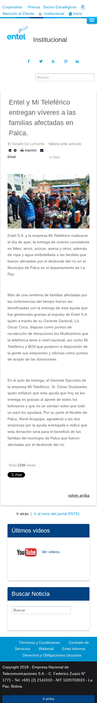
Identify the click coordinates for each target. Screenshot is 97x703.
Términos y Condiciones (39, 642)
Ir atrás (23, 514)
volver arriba (78, 495)
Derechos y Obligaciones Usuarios (52, 655)
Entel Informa (73, 649)
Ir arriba (48, 699)
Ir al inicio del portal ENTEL (57, 514)
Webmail (46, 649)
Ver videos (51, 552)
